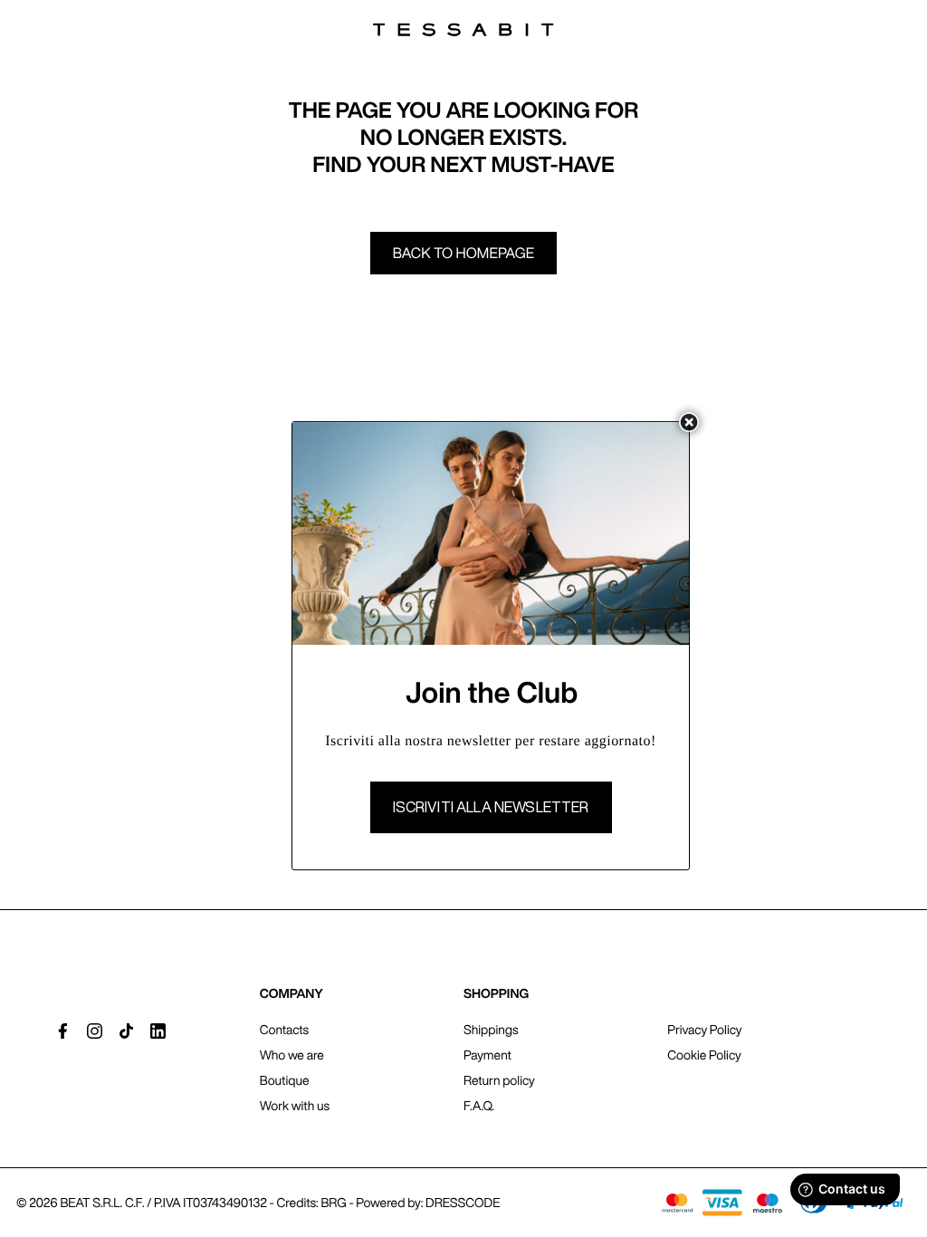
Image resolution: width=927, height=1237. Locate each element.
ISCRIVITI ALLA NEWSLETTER (491, 807)
